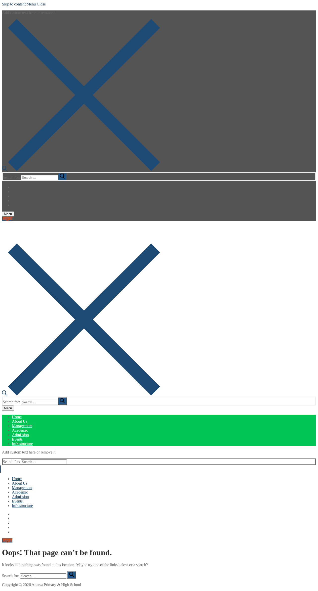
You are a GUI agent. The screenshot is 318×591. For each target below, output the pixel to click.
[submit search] (62, 176)
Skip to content (14, 4)
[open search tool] (81, 170)
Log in (7, 219)
